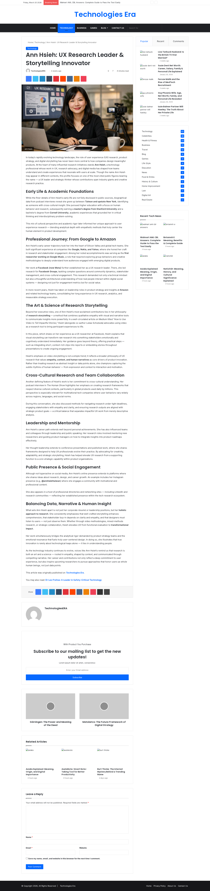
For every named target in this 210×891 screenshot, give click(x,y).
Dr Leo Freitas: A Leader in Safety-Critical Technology (73, 580)
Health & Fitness (149, 140)
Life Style (146, 163)
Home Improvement (151, 186)
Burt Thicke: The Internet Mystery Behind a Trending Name (111, 772)
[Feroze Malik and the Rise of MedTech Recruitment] (148, 83)
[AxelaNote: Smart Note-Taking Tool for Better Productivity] (77, 757)
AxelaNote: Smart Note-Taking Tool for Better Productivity (74, 772)
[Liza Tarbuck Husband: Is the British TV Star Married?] (148, 55)
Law (144, 190)
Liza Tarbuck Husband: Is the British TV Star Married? (171, 54)
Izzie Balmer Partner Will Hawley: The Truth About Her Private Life (171, 109)
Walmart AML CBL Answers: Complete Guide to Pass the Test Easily (150, 242)
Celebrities (147, 136)
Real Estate (147, 200)
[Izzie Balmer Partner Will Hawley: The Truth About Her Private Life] (148, 110)
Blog (103, 28)
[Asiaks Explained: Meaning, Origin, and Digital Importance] (41, 757)
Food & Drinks (148, 177)
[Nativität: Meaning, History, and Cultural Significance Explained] (173, 260)
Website (83, 848)
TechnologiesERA (38, 71)
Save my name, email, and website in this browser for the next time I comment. (64, 858)
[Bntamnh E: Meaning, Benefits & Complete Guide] (173, 229)
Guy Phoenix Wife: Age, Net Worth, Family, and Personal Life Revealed (170, 95)
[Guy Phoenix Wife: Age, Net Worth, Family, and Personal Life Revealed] (148, 96)
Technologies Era (67, 886)
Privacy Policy (160, 886)
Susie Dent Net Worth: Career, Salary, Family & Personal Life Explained (170, 68)
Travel (145, 149)
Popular (144, 41)
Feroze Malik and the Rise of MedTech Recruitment (169, 82)
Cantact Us (118, 28)
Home (53, 28)
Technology (66, 28)
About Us (172, 886)
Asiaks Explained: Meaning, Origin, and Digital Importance (40, 772)
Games (93, 28)
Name (29, 837)
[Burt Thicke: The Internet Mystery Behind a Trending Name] (113, 757)
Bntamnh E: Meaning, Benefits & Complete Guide (82, 2)
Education (146, 168)
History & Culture (150, 181)
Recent (160, 41)
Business (81, 28)
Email (29, 848)
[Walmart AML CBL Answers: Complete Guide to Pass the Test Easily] (150, 229)
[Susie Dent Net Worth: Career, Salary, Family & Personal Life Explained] (148, 69)
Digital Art (146, 195)
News (144, 172)
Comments (178, 41)
